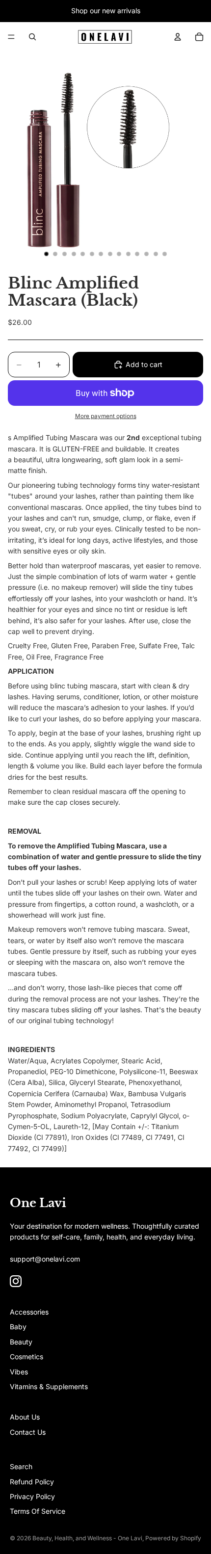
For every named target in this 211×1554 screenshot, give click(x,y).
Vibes (19, 1372)
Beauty (21, 1342)
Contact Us (28, 1432)
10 (128, 254)
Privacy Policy (32, 1496)
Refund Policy (32, 1481)
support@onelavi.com (45, 1259)
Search (21, 1466)
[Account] (177, 37)
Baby (18, 1326)
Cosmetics (26, 1356)
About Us (25, 1417)
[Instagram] (16, 1281)
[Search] (32, 37)
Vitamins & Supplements (49, 1386)
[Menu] (11, 37)
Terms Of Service (37, 1511)
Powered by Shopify (173, 1538)
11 (137, 254)
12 (146, 254)
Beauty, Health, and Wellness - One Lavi (87, 1538)
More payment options (105, 416)
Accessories (29, 1312)
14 (164, 254)
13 (155, 254)
